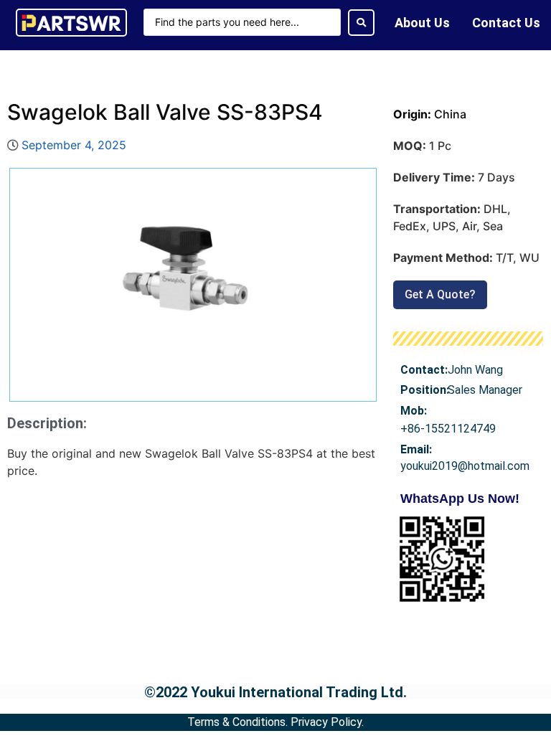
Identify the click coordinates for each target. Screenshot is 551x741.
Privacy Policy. (327, 722)
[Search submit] (361, 22)
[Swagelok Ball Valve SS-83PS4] (193, 285)
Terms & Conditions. (237, 722)
